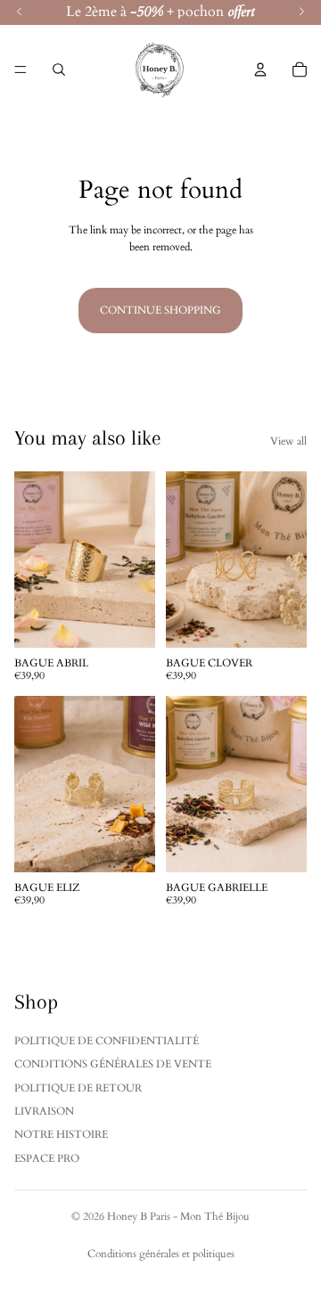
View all (288, 441)
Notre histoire (61, 1134)
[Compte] (260, 69)
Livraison (44, 1111)
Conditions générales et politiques (161, 1254)
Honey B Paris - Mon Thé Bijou (178, 1216)
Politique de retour (78, 1088)
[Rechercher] (58, 69)
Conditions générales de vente (112, 1064)
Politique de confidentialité (106, 1041)
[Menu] (20, 69)
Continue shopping (160, 310)
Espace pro (46, 1158)
